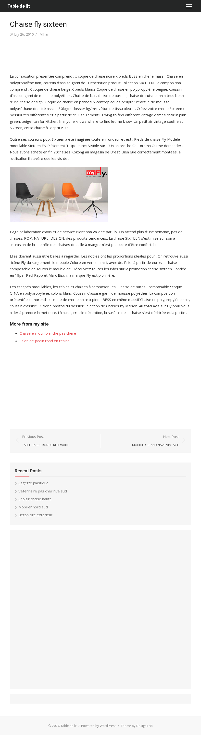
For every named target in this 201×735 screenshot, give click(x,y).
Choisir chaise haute (35, 498)
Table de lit (18, 6)
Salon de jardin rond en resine (45, 340)
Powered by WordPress (98, 725)
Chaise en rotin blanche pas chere (48, 333)
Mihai (43, 34)
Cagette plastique (33, 482)
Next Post (155, 440)
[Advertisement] (99, 55)
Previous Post (45, 440)
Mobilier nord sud (33, 506)
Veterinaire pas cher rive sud (42, 491)
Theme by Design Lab (137, 725)
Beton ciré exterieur (35, 514)
